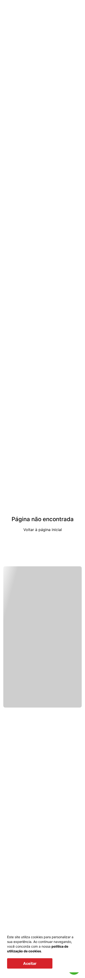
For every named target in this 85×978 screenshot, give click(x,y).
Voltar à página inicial (42, 529)
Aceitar (30, 963)
